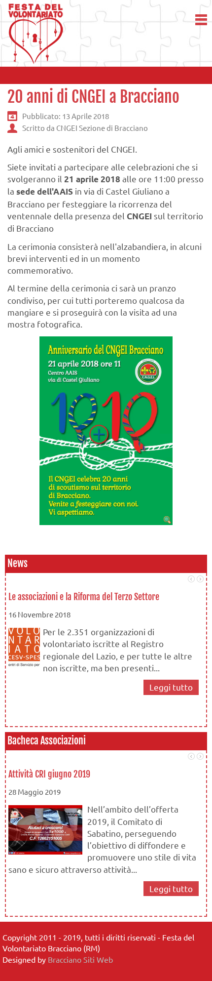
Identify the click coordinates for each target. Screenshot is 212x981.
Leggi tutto (171, 687)
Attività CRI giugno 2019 (49, 774)
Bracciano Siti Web (80, 959)
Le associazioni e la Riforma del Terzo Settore (83, 596)
